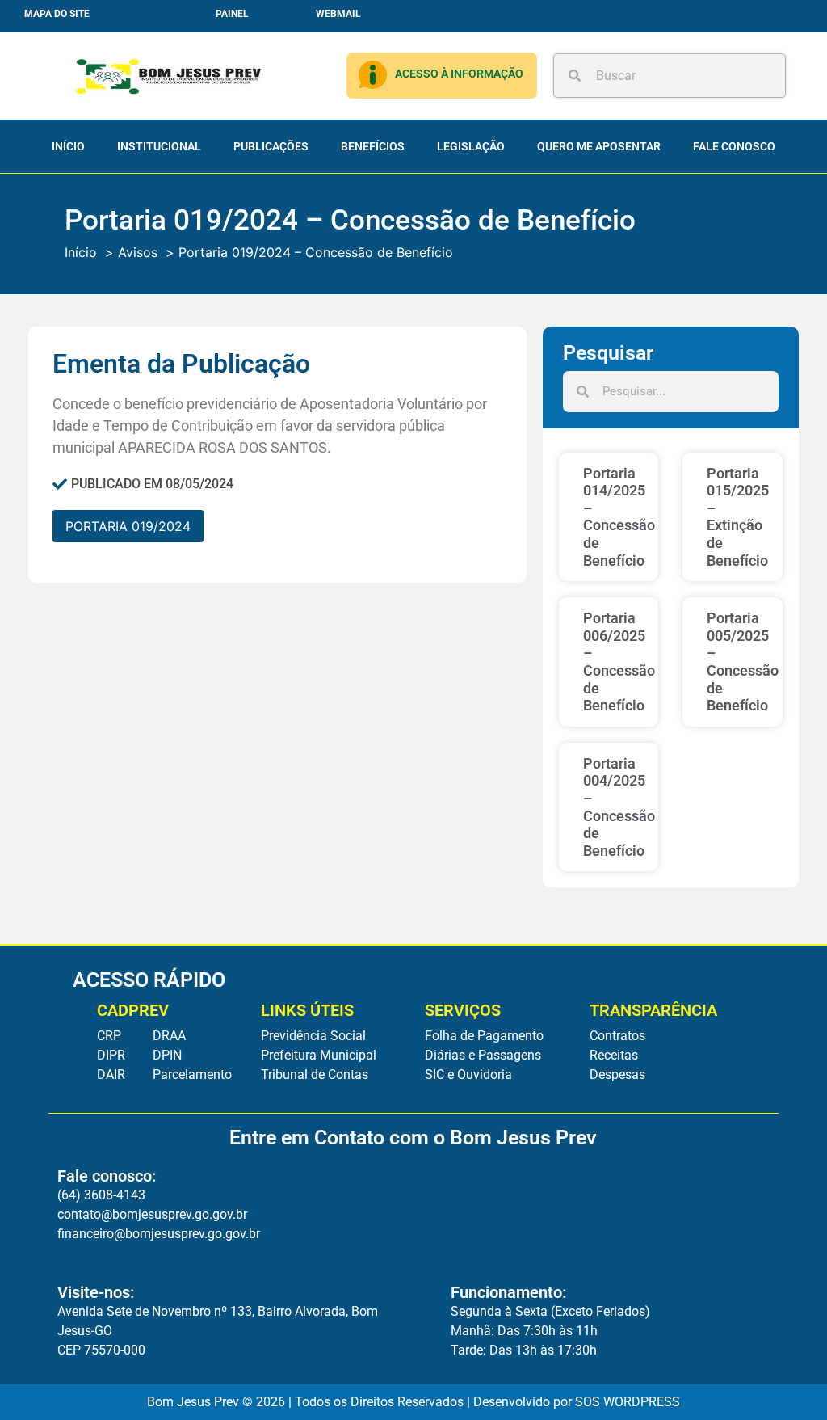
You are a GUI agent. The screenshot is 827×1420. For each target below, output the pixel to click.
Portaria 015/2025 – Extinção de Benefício (738, 517)
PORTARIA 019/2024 (128, 526)
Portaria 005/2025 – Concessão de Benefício (743, 661)
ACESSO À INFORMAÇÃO (459, 73)
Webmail (338, 13)
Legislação (471, 146)
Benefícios (373, 146)
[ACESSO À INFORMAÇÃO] (373, 75)
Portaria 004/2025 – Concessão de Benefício (619, 807)
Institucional (159, 146)
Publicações (271, 146)
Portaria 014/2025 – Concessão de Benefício (619, 517)
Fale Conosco (734, 146)
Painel (232, 13)
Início (68, 146)
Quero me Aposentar (599, 146)
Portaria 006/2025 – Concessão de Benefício (619, 661)
